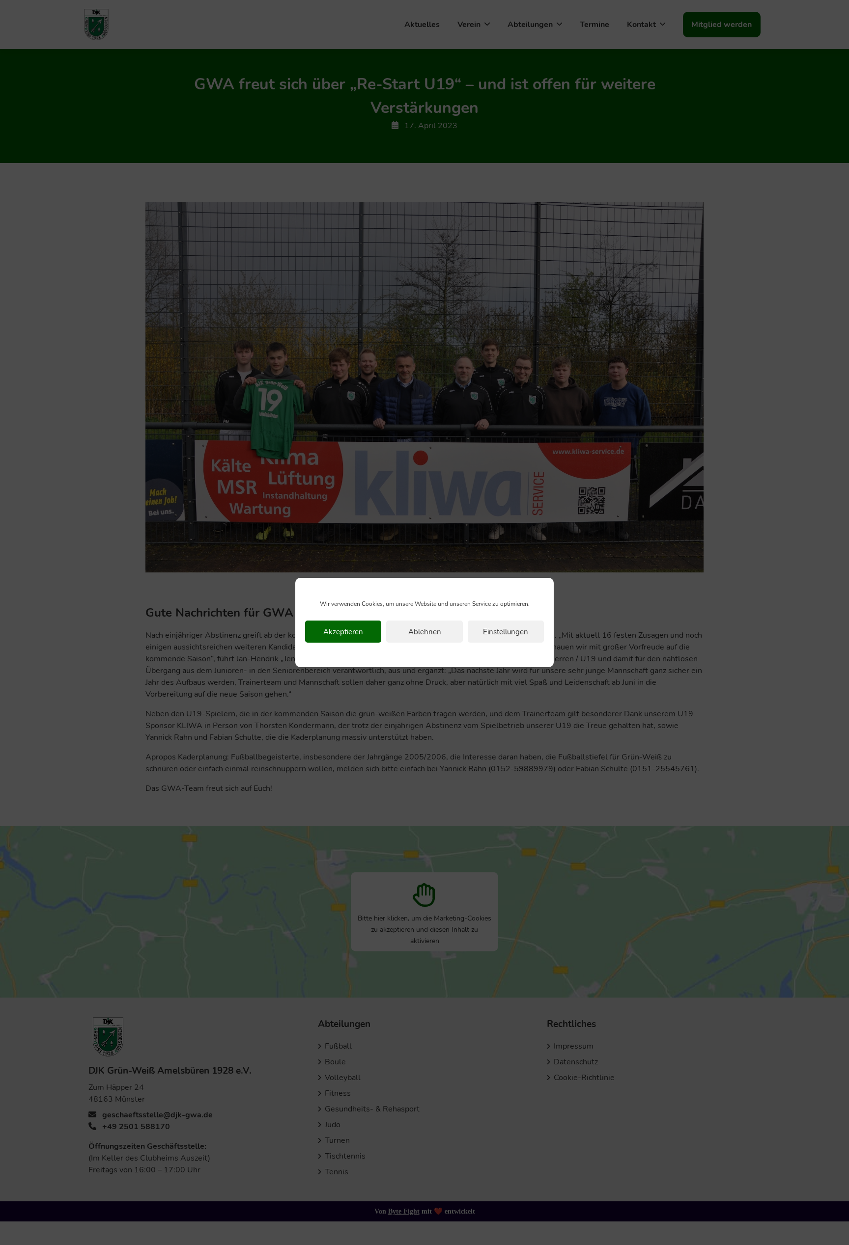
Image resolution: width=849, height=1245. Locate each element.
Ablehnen (424, 632)
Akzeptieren (343, 632)
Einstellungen (505, 632)
